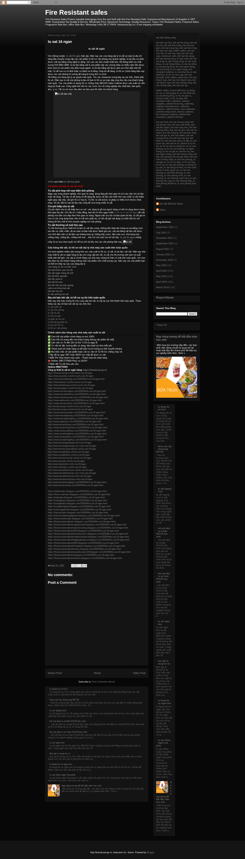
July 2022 (161, 232)
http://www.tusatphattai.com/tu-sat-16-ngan (68, 452)
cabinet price (172, 109)
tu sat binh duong (173, 172)
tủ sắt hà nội (54, 313)
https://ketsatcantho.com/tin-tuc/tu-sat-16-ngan (70, 376)
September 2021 (165, 243)
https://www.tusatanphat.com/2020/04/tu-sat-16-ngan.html (76, 436)
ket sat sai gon (177, 130)
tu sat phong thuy (165, 66)
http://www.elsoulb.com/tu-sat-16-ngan (66, 461)
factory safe (162, 98)
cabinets (176, 101)
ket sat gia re (163, 135)
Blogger (150, 852)
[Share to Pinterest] (85, 565)
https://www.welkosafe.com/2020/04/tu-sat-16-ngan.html (75, 400)
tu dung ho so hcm (59, 689)
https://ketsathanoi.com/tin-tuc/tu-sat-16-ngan (70, 382)
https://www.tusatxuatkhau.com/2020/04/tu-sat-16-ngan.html (77, 430)
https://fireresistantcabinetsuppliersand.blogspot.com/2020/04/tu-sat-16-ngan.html (87, 524)
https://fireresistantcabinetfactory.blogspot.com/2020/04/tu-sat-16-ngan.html (84, 549)
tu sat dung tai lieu (173, 167)
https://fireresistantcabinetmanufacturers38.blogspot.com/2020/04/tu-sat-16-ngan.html (89, 552)
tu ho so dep (176, 98)
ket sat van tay (180, 85)
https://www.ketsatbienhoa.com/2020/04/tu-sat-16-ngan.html (77, 394)
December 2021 (164, 238)
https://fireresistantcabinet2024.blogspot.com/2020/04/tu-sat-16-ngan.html (83, 531)
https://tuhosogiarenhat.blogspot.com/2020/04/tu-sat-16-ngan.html (79, 509)
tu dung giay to (171, 93)
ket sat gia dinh (180, 156)
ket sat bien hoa (188, 48)
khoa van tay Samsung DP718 (64, 700)
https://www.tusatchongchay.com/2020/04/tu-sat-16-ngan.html (77, 427)
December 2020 (164, 260)
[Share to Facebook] (82, 565)
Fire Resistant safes (76, 12)
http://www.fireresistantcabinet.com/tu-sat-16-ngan (72, 449)
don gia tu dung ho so (60, 753)
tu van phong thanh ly (175, 182)
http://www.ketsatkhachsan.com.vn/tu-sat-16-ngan (72, 473)
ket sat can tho (164, 42)
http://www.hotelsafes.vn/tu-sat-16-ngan (67, 464)
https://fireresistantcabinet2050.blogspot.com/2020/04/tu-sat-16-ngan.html (83, 543)
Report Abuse (165, 297)
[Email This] (72, 565)
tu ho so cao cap (174, 74)
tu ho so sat (166, 146)
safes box (183, 77)
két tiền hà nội (55, 291)
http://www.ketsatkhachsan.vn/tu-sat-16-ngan (69, 476)
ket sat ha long (180, 42)
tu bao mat (182, 58)
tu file (186, 140)
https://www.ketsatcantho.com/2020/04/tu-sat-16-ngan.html (76, 403)
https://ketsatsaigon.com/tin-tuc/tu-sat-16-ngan (70, 388)
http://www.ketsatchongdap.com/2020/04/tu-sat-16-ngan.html (77, 482)
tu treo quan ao (171, 170)
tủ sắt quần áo (55, 307)
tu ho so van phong (174, 148)
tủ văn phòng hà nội (58, 294)
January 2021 (163, 254)
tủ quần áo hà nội (56, 319)
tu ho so (160, 164)
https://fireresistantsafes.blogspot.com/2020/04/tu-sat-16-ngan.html (80, 518)
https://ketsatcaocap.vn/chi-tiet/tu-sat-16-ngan (70, 373)
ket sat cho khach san (179, 80)
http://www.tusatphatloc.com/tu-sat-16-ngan (69, 455)
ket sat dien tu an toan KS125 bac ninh (68, 732)
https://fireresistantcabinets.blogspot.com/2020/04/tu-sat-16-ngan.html (82, 521)
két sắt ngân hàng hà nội (60, 273)
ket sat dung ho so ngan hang (172, 69)
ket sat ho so (173, 143)
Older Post (139, 673)
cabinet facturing (174, 103)
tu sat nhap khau (171, 64)
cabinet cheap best (166, 111)
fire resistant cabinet (167, 114)
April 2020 (161, 270)
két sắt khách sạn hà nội (60, 270)
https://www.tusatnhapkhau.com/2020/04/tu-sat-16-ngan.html (77, 433)
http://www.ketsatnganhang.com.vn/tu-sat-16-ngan (72, 446)
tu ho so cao (188, 162)
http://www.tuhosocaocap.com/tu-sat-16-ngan (69, 458)
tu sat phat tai (182, 72)
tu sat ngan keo (57, 742)
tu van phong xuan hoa (176, 178)
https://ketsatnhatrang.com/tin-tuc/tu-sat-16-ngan (71, 385)
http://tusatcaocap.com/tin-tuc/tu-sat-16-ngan (69, 406)
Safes (163, 209)
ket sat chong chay (182, 82)
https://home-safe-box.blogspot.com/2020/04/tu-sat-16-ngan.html (79, 494)
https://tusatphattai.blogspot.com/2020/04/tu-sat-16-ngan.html (77, 503)
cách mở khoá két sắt (59, 288)
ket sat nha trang (173, 45)
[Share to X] (79, 565)
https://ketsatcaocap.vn (95, 370)
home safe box (178, 90)
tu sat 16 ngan (127, 237)
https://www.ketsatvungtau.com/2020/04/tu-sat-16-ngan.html (77, 391)
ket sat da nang (186, 56)
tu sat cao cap (172, 53)
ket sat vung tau (170, 48)
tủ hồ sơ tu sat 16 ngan (125, 212)
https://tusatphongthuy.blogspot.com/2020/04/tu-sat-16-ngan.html (79, 506)
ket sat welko (178, 135)
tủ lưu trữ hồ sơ (55, 325)
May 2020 (161, 265)
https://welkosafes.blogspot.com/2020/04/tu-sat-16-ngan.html (77, 491)
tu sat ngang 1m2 (58, 710)
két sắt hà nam (55, 282)
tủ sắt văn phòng (56, 310)
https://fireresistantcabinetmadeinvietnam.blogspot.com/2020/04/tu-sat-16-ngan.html (88, 537)
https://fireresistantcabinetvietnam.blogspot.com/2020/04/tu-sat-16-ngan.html (85, 558)
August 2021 (163, 249)
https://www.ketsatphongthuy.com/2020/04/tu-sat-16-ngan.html (78, 418)
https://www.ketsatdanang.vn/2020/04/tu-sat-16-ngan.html (75, 415)
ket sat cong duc (179, 127)
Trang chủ (161, 324)
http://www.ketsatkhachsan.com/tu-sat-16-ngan (70, 470)
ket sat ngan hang (185, 66)
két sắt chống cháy (166, 37)
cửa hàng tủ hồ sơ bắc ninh (62, 267)
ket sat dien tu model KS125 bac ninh (68, 721)
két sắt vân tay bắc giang (60, 285)
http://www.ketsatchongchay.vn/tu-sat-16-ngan (70, 479)
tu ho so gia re (183, 95)
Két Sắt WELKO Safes (171, 203)
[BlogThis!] (76, 565)
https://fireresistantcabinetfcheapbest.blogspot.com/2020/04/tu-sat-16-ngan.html (86, 546)
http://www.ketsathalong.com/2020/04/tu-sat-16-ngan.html (75, 424)
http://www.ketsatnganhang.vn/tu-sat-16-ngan (69, 442)
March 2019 (162, 287)
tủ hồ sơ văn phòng (57, 328)
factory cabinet (185, 111)
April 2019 (161, 281)
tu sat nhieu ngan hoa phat (62, 775)
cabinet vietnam (174, 117)
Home (97, 673)
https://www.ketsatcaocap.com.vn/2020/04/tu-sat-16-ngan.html (78, 397)
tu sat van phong (183, 159)
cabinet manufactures (167, 106)
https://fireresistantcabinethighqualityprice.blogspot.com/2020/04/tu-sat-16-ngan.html (88, 540)
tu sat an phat (189, 64)
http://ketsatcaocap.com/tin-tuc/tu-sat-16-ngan (70, 409)
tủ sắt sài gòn (54, 316)
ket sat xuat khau (181, 124)
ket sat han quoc (173, 140)
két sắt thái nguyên (57, 276)
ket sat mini (162, 122)
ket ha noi (184, 151)
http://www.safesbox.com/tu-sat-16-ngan (67, 467)
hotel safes (170, 77)
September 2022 (165, 227)
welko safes (180, 50)
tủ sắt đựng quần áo (57, 322)
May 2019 (161, 276)
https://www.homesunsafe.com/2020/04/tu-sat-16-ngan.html (76, 412)
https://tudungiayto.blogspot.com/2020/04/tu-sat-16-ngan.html (77, 500)
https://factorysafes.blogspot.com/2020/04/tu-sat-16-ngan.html (78, 512)
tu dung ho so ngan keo (61, 764)
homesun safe (168, 56)
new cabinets (187, 109)
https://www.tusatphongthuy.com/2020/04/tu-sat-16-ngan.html (77, 439)
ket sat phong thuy (166, 58)
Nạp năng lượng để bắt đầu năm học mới (82, 785)
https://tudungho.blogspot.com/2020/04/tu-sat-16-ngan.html (76, 497)
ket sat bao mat (187, 132)
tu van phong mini (173, 175)
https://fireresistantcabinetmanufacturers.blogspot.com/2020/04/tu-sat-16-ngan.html (88, 534)
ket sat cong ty (170, 132)
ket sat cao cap (164, 50)
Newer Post (55, 673)
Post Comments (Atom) (103, 681)
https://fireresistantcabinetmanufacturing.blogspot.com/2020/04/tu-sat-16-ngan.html (88, 528)
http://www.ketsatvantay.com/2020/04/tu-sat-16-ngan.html (75, 485)
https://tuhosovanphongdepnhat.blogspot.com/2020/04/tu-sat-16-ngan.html (84, 515)
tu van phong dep (182, 180)
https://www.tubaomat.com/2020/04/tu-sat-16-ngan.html (74, 421)
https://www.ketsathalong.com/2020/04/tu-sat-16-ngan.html (76, 379)
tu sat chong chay (174, 61)
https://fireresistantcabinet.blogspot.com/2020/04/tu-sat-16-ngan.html (81, 555)
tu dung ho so (181, 146)
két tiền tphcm (55, 279)
